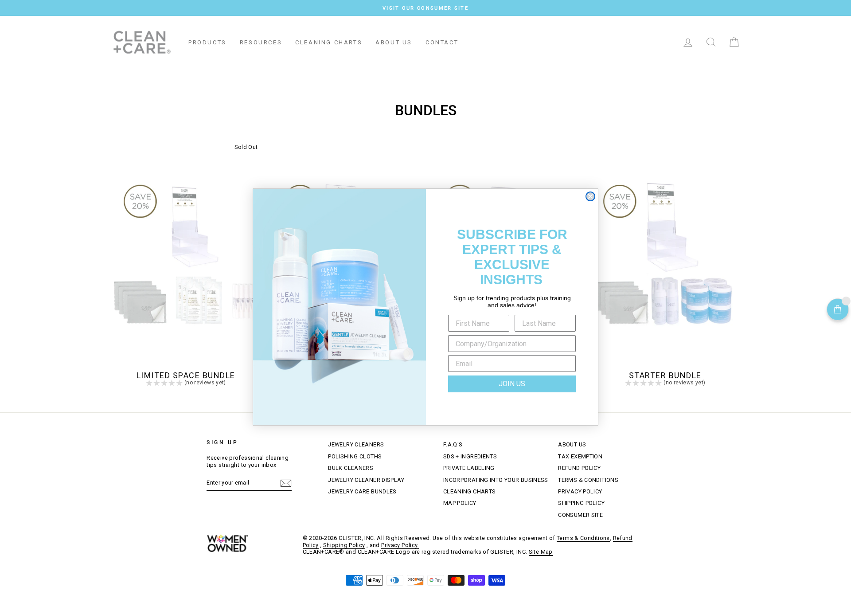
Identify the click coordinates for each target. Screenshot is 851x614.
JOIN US (512, 383)
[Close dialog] (590, 196)
